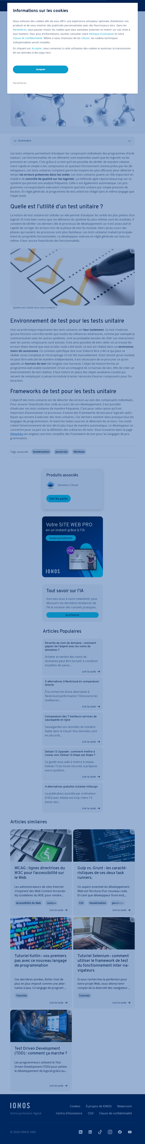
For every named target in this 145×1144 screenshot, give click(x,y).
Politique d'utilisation (101, 34)
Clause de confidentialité (27, 38)
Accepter (37, 48)
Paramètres (20, 29)
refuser (85, 38)
